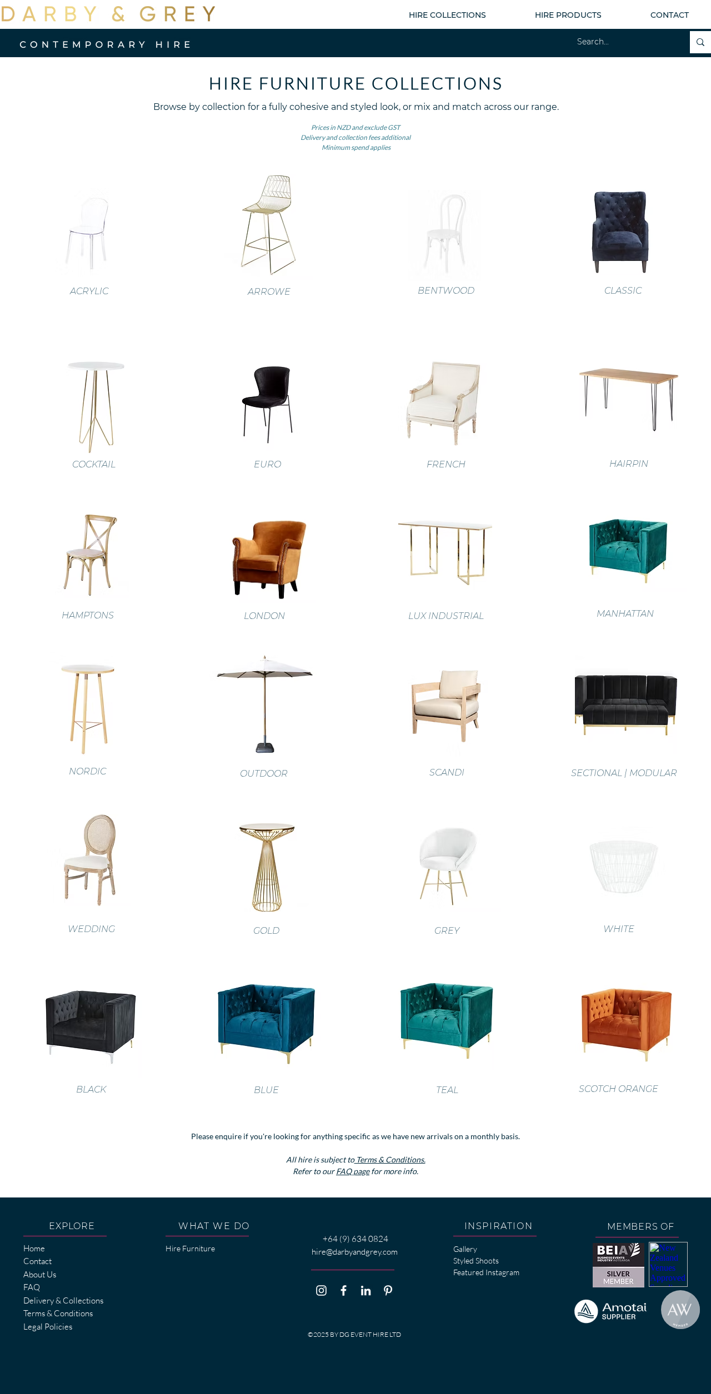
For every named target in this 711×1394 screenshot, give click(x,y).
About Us (39, 1274)
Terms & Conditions (58, 1313)
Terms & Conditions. (389, 1159)
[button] (447, 15)
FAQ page (352, 1171)
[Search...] (700, 42)
